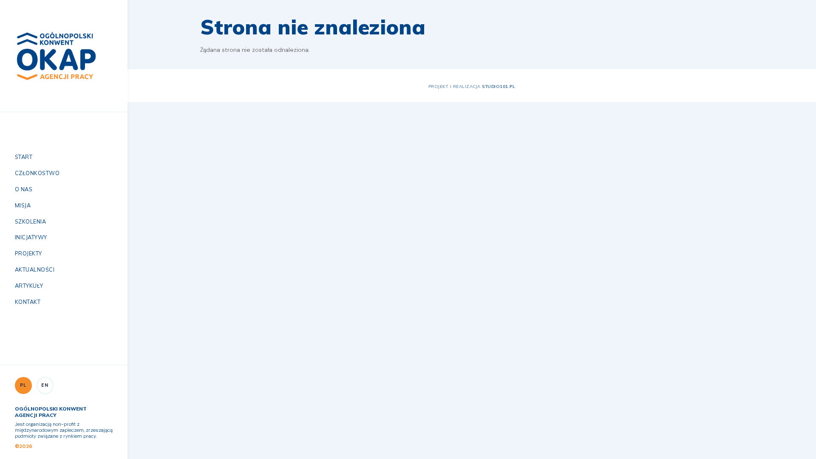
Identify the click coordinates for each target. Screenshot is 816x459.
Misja (23, 205)
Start (23, 156)
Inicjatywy (31, 237)
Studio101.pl (498, 86)
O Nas (23, 189)
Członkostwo (37, 173)
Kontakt (27, 301)
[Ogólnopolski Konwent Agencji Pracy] (56, 55)
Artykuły (29, 285)
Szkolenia (30, 221)
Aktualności (34, 269)
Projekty (28, 253)
